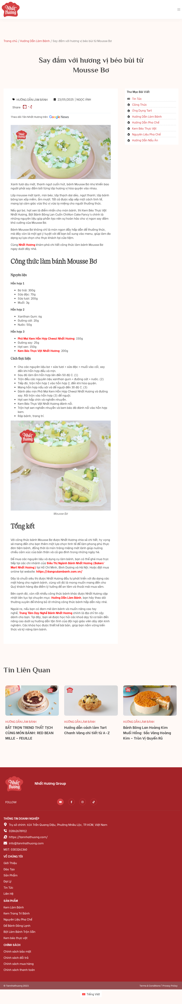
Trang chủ (10, 41)
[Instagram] (82, 802)
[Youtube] (60, 802)
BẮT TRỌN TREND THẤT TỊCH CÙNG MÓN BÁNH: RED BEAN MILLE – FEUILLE (29, 732)
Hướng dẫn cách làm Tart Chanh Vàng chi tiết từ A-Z (87, 730)
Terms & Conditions (150, 985)
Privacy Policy (170, 985)
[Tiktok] (93, 802)
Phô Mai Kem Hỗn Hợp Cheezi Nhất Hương (46, 338)
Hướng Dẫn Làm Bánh (35, 41)
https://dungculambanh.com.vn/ (59, 571)
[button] (24, 107)
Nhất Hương (27, 244)
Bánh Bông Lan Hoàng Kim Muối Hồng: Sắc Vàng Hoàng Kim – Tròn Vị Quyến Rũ (147, 732)
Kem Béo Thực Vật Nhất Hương (39, 350)
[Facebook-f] (71, 802)
